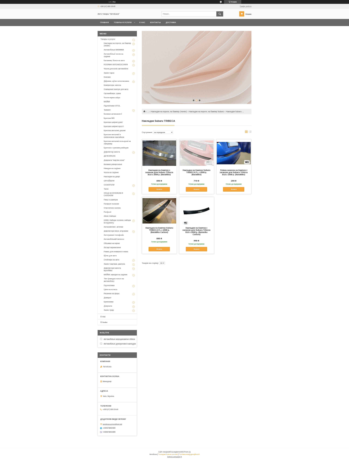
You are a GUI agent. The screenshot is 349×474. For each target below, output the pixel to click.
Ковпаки (107, 77)
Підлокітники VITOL (112, 106)
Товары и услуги (123, 22)
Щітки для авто (110, 256)
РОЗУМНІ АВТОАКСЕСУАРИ (116, 65)
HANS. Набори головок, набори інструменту (117, 221)
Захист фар (109, 310)
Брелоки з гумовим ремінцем (116, 148)
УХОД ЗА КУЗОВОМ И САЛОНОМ (113, 194)
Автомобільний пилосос (114, 239)
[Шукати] (219, 13)
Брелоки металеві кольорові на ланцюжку (117, 142)
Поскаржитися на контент (168, 454)
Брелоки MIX (109, 118)
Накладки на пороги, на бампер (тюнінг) (169, 111)
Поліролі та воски (111, 204)
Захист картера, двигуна (114, 264)
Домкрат (107, 298)
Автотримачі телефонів (114, 235)
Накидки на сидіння (112, 168)
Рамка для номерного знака (116, 251)
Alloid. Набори (110, 216)
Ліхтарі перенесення (112, 247)
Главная (104, 22)
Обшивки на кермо (112, 243)
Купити (159, 189)
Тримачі (107, 110)
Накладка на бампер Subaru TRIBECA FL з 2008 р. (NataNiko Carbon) (159, 230)
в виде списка (250, 132)
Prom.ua (187, 452)
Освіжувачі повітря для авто (116, 89)
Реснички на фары (111, 293)
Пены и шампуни (111, 200)
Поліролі (107, 212)
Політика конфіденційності (189, 454)
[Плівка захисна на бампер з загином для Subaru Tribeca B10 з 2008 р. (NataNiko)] (233, 153)
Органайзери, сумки (112, 93)
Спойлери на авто (111, 260)
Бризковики (108, 302)
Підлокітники (109, 285)
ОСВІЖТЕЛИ (109, 185)
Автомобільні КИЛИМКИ (114, 50)
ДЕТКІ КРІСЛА (109, 156)
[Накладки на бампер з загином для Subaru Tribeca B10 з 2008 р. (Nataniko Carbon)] (196, 210)
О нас (142, 22)
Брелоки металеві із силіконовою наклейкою (114, 136)
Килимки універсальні (113, 164)
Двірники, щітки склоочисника (116, 81)
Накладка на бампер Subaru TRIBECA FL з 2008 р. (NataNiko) (196, 172)
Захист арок (109, 73)
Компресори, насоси (112, 85)
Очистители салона (112, 208)
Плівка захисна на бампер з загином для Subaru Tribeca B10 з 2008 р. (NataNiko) (234, 172)
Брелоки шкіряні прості (114, 126)
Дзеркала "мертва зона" (114, 160)
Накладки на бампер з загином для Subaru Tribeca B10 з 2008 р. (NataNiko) (159, 172)
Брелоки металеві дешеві (115, 130)
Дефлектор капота (112, 152)
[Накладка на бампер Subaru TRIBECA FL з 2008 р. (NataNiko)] (196, 153)
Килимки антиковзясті (113, 114)
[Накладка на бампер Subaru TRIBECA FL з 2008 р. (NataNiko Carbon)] (159, 210)
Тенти (106, 189)
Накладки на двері (112, 177)
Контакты (155, 22)
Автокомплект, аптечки (113, 227)
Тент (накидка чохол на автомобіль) (114, 280)
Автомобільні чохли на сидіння (113, 55)
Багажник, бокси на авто (114, 60)
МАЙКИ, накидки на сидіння (115, 275)
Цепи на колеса (110, 289)
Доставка (171, 22)
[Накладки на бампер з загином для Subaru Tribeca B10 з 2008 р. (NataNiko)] (159, 153)
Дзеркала (108, 306)
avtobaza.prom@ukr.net (112, 424)
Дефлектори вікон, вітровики (116, 231)
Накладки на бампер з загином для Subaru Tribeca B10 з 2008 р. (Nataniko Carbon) (196, 231)
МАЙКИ (107, 102)
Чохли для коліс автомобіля (116, 69)
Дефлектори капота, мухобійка (112, 269)
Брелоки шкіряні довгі (113, 122)
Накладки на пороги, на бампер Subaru (206, 111)
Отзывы (103, 322)
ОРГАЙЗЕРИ (109, 181)
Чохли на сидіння (111, 172)
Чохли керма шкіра (112, 98)
